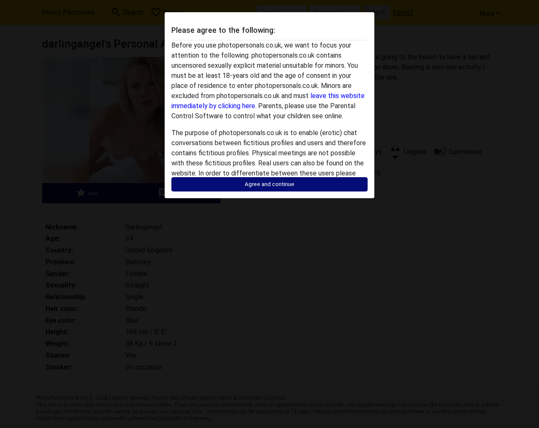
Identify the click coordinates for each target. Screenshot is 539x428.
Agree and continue (269, 184)
